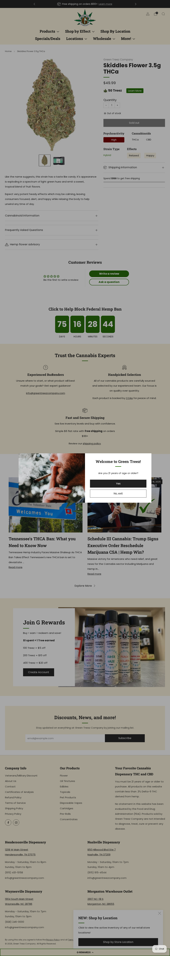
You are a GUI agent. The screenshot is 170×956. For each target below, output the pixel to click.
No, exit (118, 493)
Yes (118, 483)
